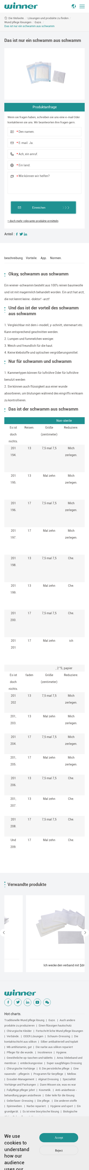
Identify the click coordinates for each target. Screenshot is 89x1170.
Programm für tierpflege (48, 1073)
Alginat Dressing (48, 1079)
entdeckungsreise (31, 1063)
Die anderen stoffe (65, 1100)
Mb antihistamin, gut (19, 1047)
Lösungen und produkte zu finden (48, 18)
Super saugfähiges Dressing (64, 1063)
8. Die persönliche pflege (54, 1068)
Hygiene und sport (61, 1106)
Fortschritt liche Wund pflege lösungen (59, 1031)
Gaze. (38, 22)
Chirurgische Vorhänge (21, 1068)
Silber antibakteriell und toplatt (59, 1041)
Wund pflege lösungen (17, 22)
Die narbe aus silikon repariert (54, 1047)
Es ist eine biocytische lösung (41, 1111)
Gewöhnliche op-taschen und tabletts (30, 1057)
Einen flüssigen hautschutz (55, 1025)
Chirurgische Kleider (19, 1031)
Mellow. (71, 1073)
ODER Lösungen (33, 1036)
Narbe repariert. (36, 1106)
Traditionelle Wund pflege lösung (24, 1020)
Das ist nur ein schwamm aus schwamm (29, 26)
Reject (59, 1150)
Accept (59, 1137)
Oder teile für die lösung (59, 1095)
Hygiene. (61, 1052)
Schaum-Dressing (58, 1036)
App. (44, 258)
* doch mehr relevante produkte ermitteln (33, 221)
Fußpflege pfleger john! (21, 1090)
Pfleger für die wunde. (20, 1052)
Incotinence (45, 1052)
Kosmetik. (45, 1090)
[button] (4, 932)
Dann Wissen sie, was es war (58, 1084)
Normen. (56, 258)
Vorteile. (31, 258)
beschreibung (13, 258)
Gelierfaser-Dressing (20, 1100)
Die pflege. (43, 1100)
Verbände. (13, 1036)
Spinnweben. (14, 1106)
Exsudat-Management (20, 1079)
